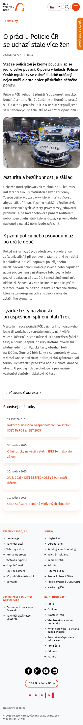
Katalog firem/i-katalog (62, 549)
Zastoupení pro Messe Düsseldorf (19, 609)
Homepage (12, 538)
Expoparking (55, 543)
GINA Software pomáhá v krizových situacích (39, 504)
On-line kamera (15, 570)
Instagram (37, 671)
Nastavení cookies (14, 707)
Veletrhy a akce (15, 549)
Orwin (21, 718)
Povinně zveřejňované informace (61, 639)
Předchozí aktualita (25, 393)
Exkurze (52, 651)
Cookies (52, 609)
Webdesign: (10, 718)
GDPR (51, 603)
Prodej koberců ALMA (60, 576)
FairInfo (52, 565)
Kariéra (52, 656)
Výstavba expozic (16, 560)
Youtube (46, 671)
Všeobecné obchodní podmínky (60, 622)
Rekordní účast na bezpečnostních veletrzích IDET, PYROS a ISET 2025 (39, 427)
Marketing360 (56, 587)
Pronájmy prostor (17, 554)
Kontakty (11, 581)
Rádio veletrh (56, 560)
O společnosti (14, 565)
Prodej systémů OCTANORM (64, 581)
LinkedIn (54, 671)
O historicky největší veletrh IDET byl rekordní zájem (40, 454)
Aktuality (12, 21)
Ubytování (54, 538)
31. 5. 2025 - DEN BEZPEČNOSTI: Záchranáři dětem (37, 480)
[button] (54, 7)
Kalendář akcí (14, 543)
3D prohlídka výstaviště (20, 576)
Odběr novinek (40, 683)
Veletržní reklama (58, 554)
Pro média (54, 645)
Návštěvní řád (56, 614)
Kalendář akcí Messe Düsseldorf (18, 617)
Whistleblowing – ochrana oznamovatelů (63, 630)
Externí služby (56, 570)
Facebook (28, 671)
